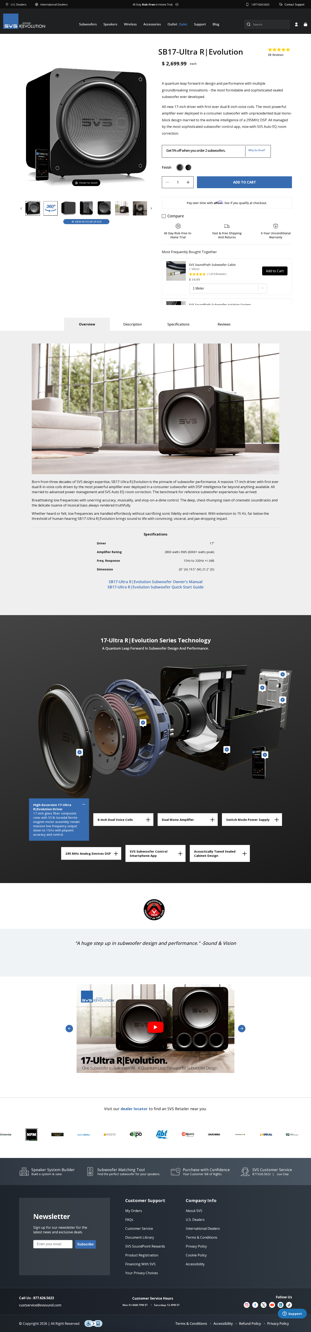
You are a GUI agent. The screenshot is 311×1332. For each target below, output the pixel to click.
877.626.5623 (261, 1174)
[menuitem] (88, 24)
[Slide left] (21, 208)
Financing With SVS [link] (140, 1264)
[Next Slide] (242, 1028)
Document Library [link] (139, 1237)
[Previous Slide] (69, 1028)
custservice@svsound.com (40, 1305)
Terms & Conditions (191, 1323)
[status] (244, 182)
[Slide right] (151, 208)
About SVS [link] (194, 1210)
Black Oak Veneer (188, 167)
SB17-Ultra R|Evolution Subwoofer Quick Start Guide (155, 586)
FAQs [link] (129, 1219)
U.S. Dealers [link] (195, 1219)
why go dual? (256, 150)
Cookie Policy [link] (196, 1255)
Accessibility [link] (195, 1264)
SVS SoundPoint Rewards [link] (145, 1246)
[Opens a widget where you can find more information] (292, 1314)
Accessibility (223, 1323)
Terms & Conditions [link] (201, 1237)
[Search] (248, 24)
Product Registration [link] (141, 1255)
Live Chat (283, 1174)
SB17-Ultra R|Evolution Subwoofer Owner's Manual (155, 581)
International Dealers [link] (203, 1228)
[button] (305, 24)
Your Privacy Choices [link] (141, 1273)
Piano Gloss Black (179, 167)
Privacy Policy (278, 1323)
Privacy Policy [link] (196, 1246)
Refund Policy (250, 1323)
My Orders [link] (133, 1210)
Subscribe (85, 1244)
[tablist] (87, 324)
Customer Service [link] (139, 1228)
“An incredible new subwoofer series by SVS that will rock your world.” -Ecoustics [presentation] (155, 946)
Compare (175, 216)
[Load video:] (155, 1028)
